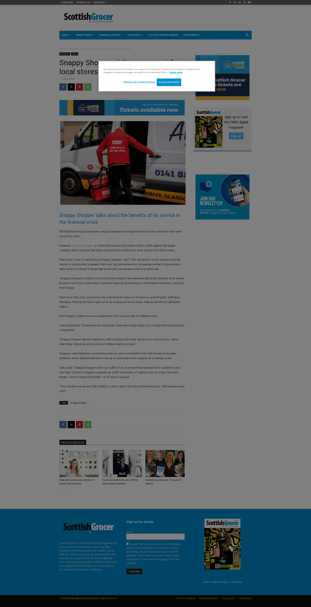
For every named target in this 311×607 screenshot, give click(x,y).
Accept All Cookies (169, 82)
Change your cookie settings (139, 82)
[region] (156, 76)
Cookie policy (176, 72)
